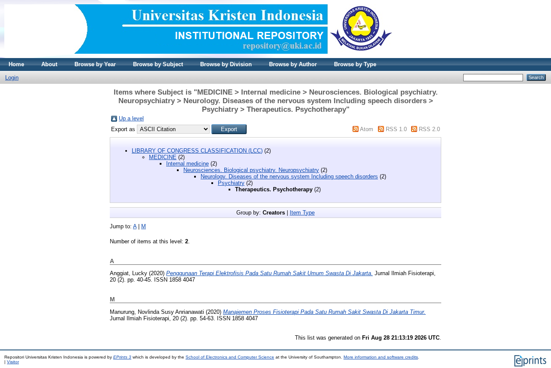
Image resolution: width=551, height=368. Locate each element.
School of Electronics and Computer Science (230, 357)
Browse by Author (293, 64)
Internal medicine (187, 163)
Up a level (131, 118)
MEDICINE (162, 157)
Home (16, 64)
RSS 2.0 (429, 129)
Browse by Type (355, 64)
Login (12, 77)
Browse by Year (95, 64)
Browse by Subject (158, 64)
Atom (366, 129)
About (49, 64)
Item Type (302, 212)
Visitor (13, 361)
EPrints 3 (122, 357)
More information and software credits (381, 357)
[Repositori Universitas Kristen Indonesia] (198, 56)
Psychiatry (231, 183)
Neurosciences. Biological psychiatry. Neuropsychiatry (251, 170)
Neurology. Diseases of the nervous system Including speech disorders (289, 176)
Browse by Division (226, 64)
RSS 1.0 (396, 129)
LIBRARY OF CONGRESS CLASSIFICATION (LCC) (197, 150)
